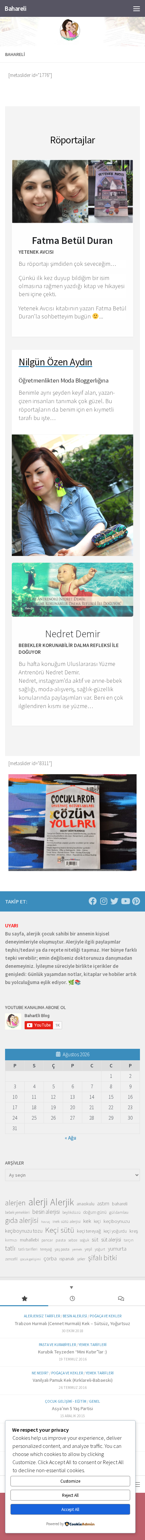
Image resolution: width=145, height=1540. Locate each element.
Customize (70, 1481)
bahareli (119, 1204)
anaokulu (85, 1204)
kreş (133, 1231)
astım (103, 1203)
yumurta (117, 1248)
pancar (47, 1240)
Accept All (70, 1509)
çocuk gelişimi (30, 1259)
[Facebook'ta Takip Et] (93, 901)
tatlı (10, 1248)
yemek (77, 1249)
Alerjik (62, 1202)
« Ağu (70, 1138)
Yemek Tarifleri (93, 1344)
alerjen (15, 1203)
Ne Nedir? (40, 1373)
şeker (81, 1259)
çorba (50, 1258)
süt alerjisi (111, 1239)
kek (87, 1221)
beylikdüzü (71, 1212)
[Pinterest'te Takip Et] (136, 901)
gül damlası (118, 1212)
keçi (97, 1221)
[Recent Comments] (121, 1299)
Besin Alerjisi (75, 1316)
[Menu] (136, 8)
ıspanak (67, 1259)
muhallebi (29, 1240)
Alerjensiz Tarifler (42, 1316)
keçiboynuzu (117, 1221)
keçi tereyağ (89, 1231)
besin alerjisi (46, 1211)
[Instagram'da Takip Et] (103, 901)
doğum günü (95, 1212)
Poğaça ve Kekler (105, 1316)
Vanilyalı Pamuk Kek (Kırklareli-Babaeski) (73, 1380)
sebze (72, 1239)
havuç (45, 1222)
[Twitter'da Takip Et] (114, 901)
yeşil (88, 1249)
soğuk (84, 1240)
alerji (38, 1202)
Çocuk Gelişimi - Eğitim (65, 1401)
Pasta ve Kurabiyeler (57, 1344)
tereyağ (46, 1249)
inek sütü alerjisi (67, 1221)
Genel (94, 1401)
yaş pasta (62, 1249)
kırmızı (11, 1239)
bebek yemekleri (17, 1212)
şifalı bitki (102, 1258)
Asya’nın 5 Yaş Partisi (72, 1408)
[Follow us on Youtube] (125, 901)
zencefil (11, 1258)
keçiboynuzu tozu (23, 1231)
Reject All (70, 1495)
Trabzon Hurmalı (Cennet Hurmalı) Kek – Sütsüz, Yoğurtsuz (72, 1323)
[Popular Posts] (24, 1299)
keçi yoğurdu (115, 1231)
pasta (61, 1239)
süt (95, 1239)
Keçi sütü (59, 1230)
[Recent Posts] (72, 1299)
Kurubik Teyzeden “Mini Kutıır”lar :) (72, 1352)
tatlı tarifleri (27, 1249)
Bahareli (15, 8)
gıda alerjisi (21, 1220)
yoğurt (100, 1249)
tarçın (129, 1240)
